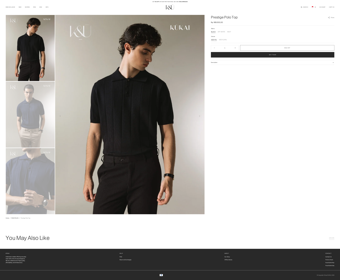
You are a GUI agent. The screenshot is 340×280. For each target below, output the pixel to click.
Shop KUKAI (327, 275)
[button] (304, 7)
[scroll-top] (336, 276)
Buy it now (272, 54)
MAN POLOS (15, 218)
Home (7, 218)
